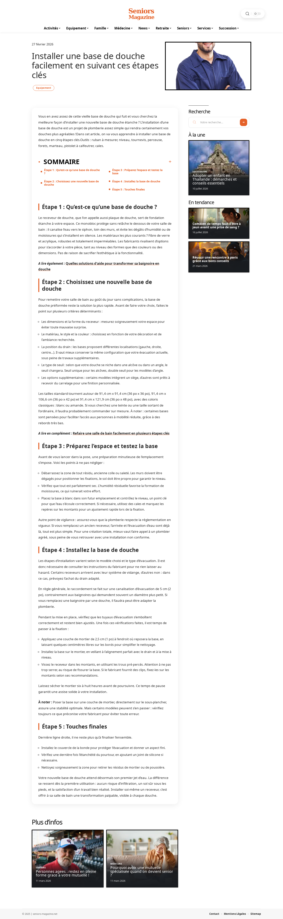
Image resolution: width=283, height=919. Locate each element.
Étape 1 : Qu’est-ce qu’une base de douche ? (72, 171)
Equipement (43, 87)
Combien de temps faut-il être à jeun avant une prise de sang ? (217, 225)
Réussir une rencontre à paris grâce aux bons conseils (215, 259)
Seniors (41, 867)
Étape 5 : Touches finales (128, 189)
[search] (247, 14)
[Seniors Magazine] (141, 13)
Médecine (116, 863)
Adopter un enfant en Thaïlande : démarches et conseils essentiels (215, 179)
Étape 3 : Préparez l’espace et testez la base (137, 171)
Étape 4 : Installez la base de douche (136, 181)
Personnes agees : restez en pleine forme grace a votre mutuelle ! (66, 873)
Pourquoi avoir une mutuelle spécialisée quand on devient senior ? (141, 871)
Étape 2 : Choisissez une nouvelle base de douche (71, 182)
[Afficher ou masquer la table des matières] (126, 161)
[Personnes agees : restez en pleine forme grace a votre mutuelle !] (67, 858)
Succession (200, 171)
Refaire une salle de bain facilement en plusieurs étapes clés (121, 433)
